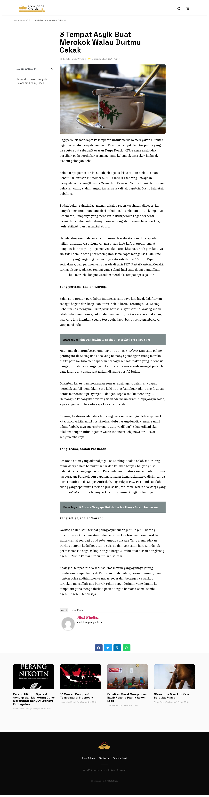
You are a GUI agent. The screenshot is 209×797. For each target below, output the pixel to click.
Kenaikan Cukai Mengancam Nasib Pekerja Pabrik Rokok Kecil (127, 697)
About (64, 610)
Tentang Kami (120, 758)
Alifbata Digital (112, 781)
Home (15, 20)
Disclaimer (104, 758)
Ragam (22, 20)
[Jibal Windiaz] (68, 629)
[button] (52, 69)
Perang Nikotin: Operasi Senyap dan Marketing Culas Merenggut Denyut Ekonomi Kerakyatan (34, 699)
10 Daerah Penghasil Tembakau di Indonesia (76, 695)
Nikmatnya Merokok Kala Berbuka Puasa (171, 695)
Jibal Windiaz (88, 617)
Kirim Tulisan (88, 758)
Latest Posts (77, 610)
